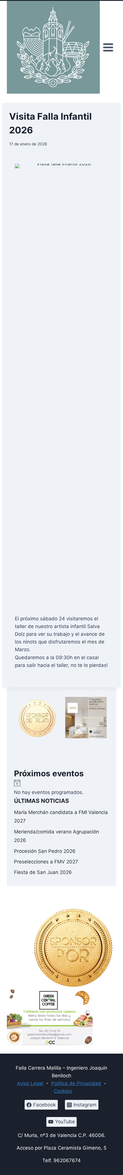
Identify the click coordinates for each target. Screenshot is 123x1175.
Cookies (63, 1091)
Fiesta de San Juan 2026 (43, 872)
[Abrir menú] (108, 47)
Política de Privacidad (76, 1083)
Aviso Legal (30, 1083)
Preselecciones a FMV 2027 (46, 862)
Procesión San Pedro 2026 (45, 851)
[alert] (61, 787)
